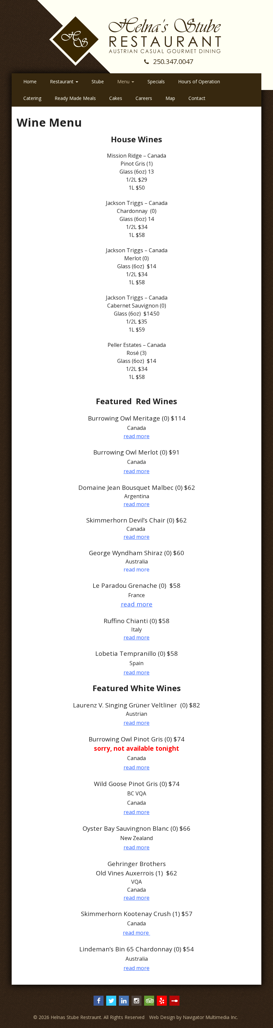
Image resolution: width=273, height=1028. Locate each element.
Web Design (162, 1017)
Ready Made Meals (75, 98)
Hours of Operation (199, 81)
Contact (196, 98)
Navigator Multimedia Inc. (210, 1017)
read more (136, 436)
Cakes (115, 98)
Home (30, 81)
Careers (144, 98)
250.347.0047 (172, 61)
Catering (32, 98)
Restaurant (62, 81)
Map (170, 98)
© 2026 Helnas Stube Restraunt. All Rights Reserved (88, 1017)
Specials (156, 81)
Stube (98, 81)
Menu (124, 81)
